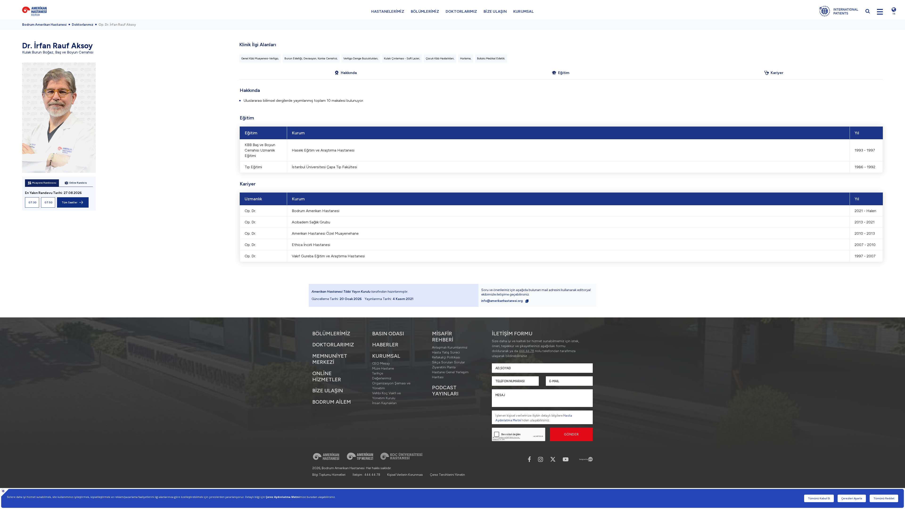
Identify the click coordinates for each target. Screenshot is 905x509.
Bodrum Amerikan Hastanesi (44, 25)
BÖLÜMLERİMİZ (425, 11)
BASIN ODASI (388, 333)
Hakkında (349, 72)
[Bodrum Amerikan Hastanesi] (109, 11)
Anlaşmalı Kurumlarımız (449, 347)
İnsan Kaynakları (384, 403)
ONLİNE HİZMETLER (326, 376)
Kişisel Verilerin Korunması (405, 474)
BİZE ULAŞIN (495, 11)
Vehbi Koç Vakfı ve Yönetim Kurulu (386, 395)
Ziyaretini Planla (444, 367)
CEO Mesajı (381, 363)
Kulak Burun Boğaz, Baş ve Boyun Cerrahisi (57, 52)
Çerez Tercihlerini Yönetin (447, 474)
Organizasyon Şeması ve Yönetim (391, 385)
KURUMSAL (523, 11)
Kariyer (777, 72)
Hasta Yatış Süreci (446, 352)
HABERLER (385, 344)
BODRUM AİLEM (331, 402)
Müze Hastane (383, 368)
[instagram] (540, 459)
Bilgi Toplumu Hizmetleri (329, 474)
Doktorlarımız (82, 25)
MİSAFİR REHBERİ (442, 336)
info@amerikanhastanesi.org (502, 301)
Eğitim (563, 72)
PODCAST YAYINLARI (445, 390)
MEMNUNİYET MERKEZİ (329, 359)
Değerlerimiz (381, 378)
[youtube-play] (565, 459)
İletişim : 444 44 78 (366, 474)
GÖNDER (571, 434)
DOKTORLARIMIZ (461, 11)
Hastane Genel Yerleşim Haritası (450, 374)
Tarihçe (377, 373)
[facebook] (529, 459)
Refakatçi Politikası (446, 357)
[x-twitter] (553, 459)
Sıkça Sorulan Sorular (448, 362)
